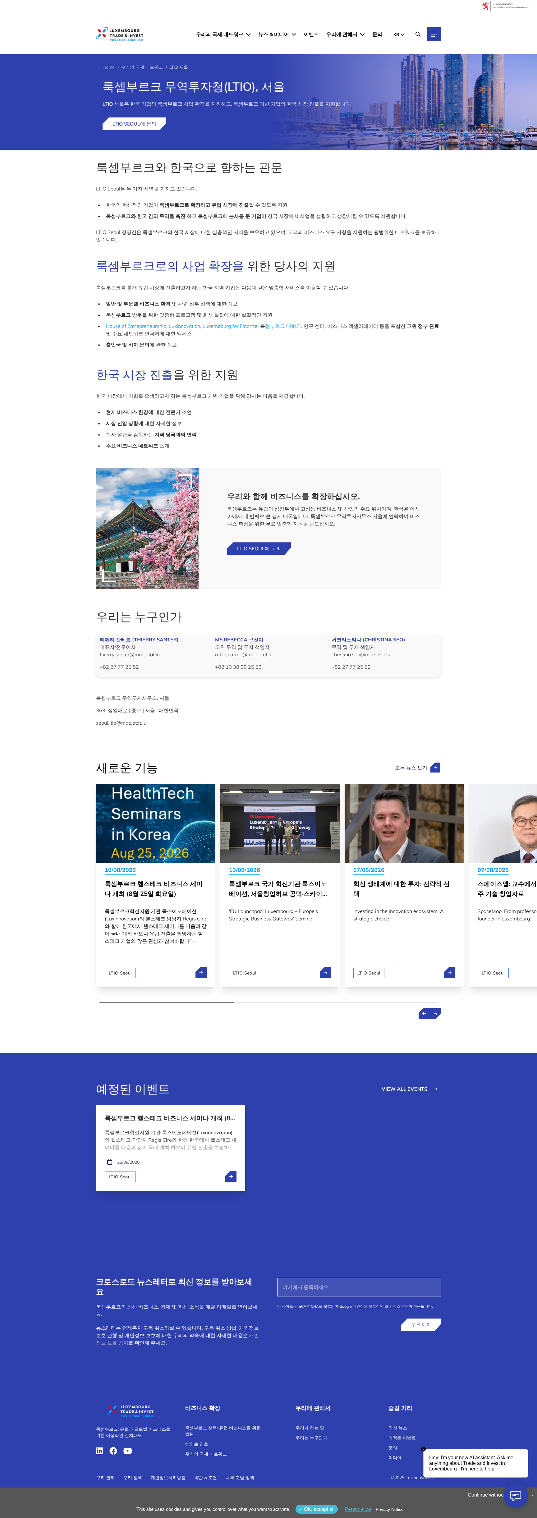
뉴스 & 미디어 (273, 34)
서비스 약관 (399, 1306)
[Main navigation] (434, 34)
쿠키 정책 (132, 1477)
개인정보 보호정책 (368, 1306)
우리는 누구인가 (311, 1438)
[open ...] (230, 1176)
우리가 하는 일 (310, 1428)
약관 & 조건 (205, 1477)
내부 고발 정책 (240, 1477)
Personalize (358, 1509)
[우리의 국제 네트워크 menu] (248, 34)
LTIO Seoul (120, 973)
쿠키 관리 (105, 1477)
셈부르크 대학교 (283, 326)
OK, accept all (319, 1509)
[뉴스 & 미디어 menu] (293, 34)
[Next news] (435, 1013)
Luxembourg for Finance (230, 326)
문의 (377, 34)
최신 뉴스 (397, 1428)
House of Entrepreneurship (136, 326)
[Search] (418, 34)
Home (109, 67)
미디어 (395, 1458)
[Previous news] (424, 1013)
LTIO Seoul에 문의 (134, 124)
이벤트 (311, 34)
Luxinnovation (184, 326)
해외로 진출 (196, 1444)
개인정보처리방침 (168, 1477)
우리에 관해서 (341, 34)
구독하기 (421, 1325)
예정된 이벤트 (402, 1438)
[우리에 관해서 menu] (362, 34)
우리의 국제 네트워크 (219, 34)
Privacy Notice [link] (390, 1509)
